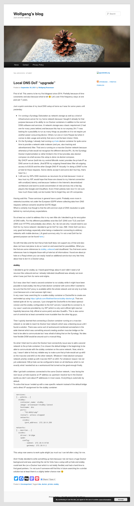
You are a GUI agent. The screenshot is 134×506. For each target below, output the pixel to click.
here (41, 236)
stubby (43, 249)
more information (105, 500)
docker (44, 484)
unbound (51, 249)
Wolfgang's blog (28, 13)
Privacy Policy (38, 64)
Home (16, 64)
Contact (26, 64)
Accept (121, 499)
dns (39, 484)
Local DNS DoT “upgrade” (34, 82)
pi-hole (56, 141)
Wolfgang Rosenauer (46, 87)
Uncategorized (26, 484)
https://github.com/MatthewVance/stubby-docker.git (52, 298)
